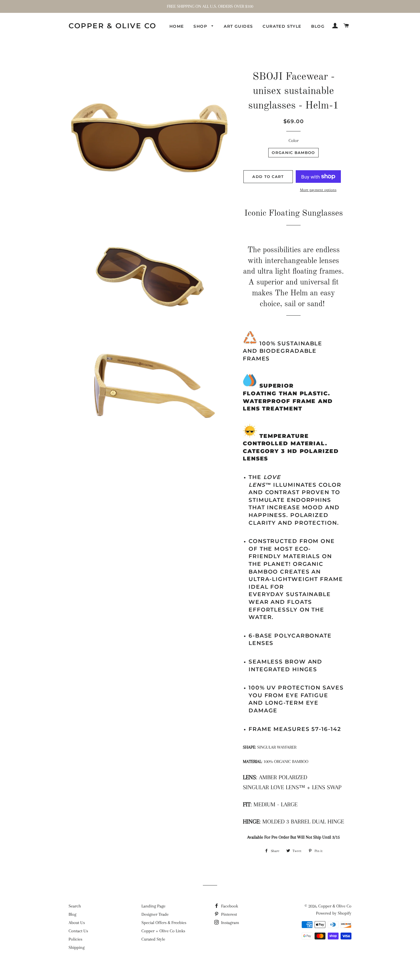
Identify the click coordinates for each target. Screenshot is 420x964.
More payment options (318, 190)
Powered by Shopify (333, 913)
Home (176, 26)
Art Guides (238, 26)
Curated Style (282, 26)
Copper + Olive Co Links (163, 930)
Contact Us (78, 930)
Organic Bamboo (293, 152)
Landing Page (153, 906)
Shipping (77, 947)
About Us (77, 922)
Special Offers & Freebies (163, 922)
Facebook (229, 906)
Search (75, 906)
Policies (75, 939)
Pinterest (228, 914)
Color (294, 140)
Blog (318, 26)
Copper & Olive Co (113, 25)
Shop (201, 26)
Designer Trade (155, 914)
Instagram (229, 922)
